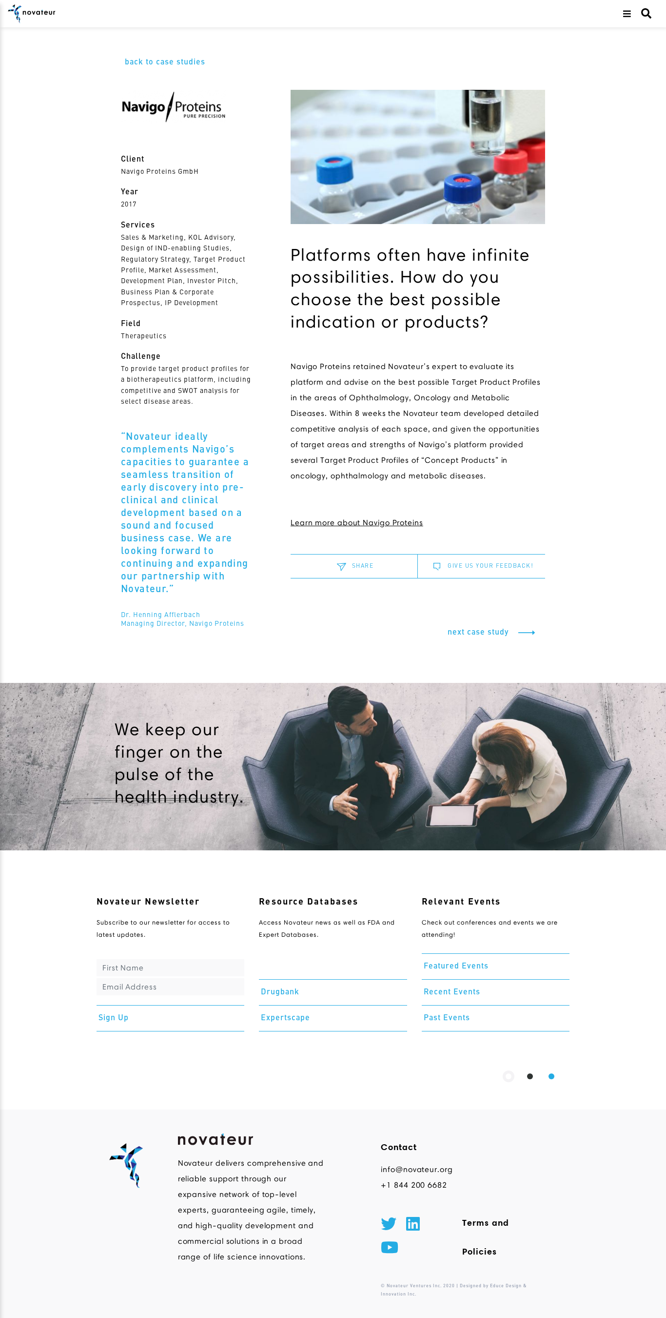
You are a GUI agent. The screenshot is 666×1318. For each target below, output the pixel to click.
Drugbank (280, 992)
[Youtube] (389, 1249)
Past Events (447, 1018)
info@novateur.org (414, 1169)
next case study (479, 633)
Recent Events (452, 992)
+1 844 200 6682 (414, 1185)
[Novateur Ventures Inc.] (31, 13)
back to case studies (165, 62)
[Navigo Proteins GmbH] (187, 107)
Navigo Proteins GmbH (160, 171)
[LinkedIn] (413, 1225)
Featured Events (456, 966)
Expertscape (285, 1018)
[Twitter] (388, 1225)
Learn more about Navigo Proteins (357, 522)
